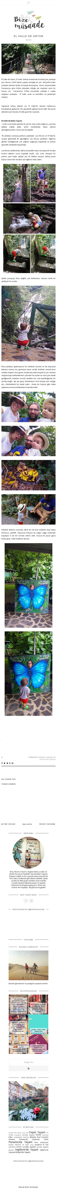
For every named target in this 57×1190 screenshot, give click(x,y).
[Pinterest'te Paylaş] (7, 763)
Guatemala (17, 1135)
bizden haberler (15, 1145)
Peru (36, 1142)
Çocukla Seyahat (29, 1147)
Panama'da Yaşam (20, 1142)
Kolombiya (45, 1135)
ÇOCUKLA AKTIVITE (15, 1147)
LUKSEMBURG (18, 1137)
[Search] (28, 1068)
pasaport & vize (41, 1145)
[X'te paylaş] (4, 763)
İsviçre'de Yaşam (23, 1152)
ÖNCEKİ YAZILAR (46, 824)
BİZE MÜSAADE (31, 1187)
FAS (47, 1133)
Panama (41, 757)
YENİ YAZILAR (9, 824)
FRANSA (11, 1135)
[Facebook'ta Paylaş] (2, 763)
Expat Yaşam (37, 1132)
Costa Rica (25, 1133)
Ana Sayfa (27, 824)
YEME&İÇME (44, 1142)
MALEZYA (26, 1137)
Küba (10, 1137)
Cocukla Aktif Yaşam (15, 1133)
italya (32, 1145)
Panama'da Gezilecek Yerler (33, 1139)
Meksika (33, 1137)
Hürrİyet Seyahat (28, 1135)
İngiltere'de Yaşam (26, 1149)
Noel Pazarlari (42, 1137)
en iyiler (25, 1145)
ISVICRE (38, 1135)
